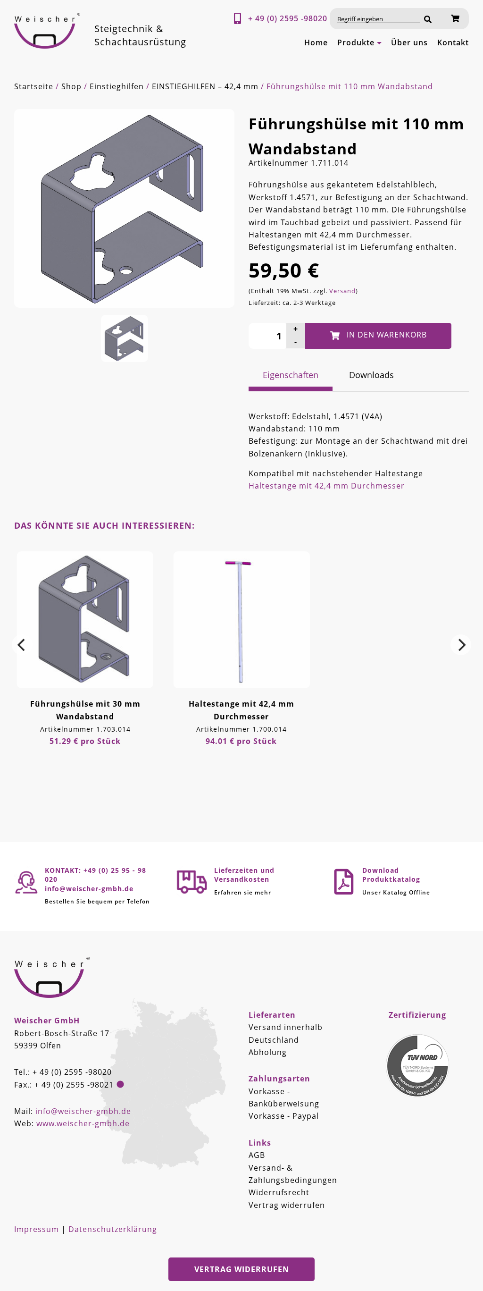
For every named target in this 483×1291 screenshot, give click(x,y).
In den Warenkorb (387, 334)
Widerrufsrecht (279, 1192)
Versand (342, 291)
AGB (257, 1155)
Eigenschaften (290, 374)
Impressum (36, 1229)
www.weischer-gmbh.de (83, 1123)
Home (316, 42)
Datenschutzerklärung (112, 1229)
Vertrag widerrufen (287, 1205)
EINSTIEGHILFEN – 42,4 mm (205, 86)
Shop (71, 86)
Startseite (33, 86)
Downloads (371, 374)
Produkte (356, 42)
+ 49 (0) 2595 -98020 (287, 18)
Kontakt (453, 42)
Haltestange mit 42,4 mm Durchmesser (327, 486)
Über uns (409, 42)
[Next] (460, 644)
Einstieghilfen (117, 86)
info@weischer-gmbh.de (83, 1111)
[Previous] (22, 644)
